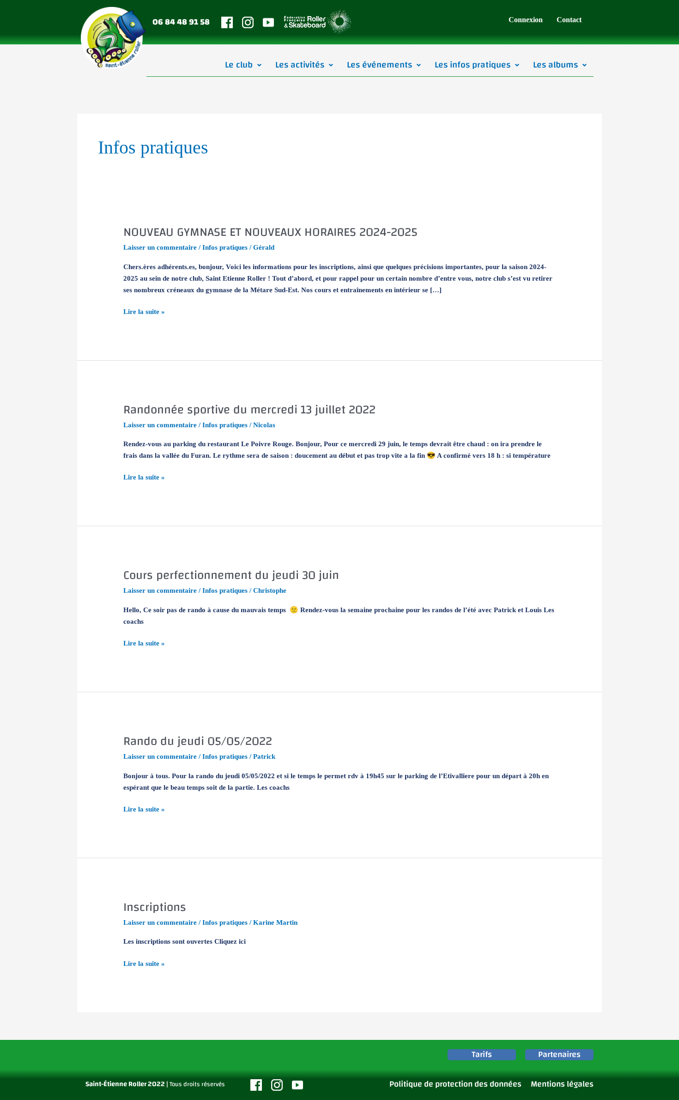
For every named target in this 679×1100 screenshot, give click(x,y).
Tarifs (482, 1054)
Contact (569, 20)
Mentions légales (562, 1084)
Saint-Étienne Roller (115, 1084)
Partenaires (559, 1054)
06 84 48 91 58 (181, 22)
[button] (243, 65)
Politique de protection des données (455, 1084)
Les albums (555, 64)
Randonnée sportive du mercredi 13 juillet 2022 (249, 410)
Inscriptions (154, 907)
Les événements (379, 64)
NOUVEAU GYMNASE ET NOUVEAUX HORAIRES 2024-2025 (270, 232)
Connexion (526, 20)
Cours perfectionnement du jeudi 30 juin (231, 575)
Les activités (299, 64)
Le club (239, 64)
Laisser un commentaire (160, 247)
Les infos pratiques (472, 64)
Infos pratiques (225, 247)
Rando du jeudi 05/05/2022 (197, 741)
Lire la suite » (144, 310)
